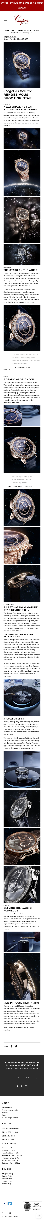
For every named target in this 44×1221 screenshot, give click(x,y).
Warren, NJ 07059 (8, 1140)
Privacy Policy (7, 1176)
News (13, 30)
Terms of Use (7, 1181)
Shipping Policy (7, 1174)
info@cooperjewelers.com (11, 1128)
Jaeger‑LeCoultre (10, 37)
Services (5, 1113)
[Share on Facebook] (11, 1046)
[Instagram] (26, 1086)
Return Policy (7, 1179)
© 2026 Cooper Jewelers (10, 1217)
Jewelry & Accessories (10, 1110)
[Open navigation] (6, 20)
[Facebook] (17, 1086)
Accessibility (6, 1184)
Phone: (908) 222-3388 (10, 1132)
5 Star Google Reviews (10, 1118)
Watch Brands (7, 1108)
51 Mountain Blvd (8, 1136)
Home (7, 30)
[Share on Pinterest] (16, 1046)
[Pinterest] (21, 1086)
